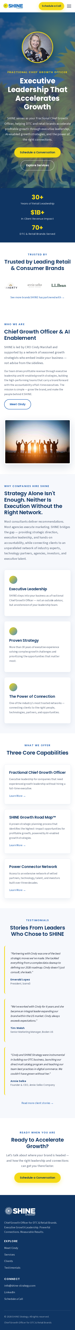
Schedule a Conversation (37, 152)
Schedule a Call (51, 6)
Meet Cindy (17, 404)
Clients (8, 1261)
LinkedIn (9, 1292)
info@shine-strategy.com (19, 1286)
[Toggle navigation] (69, 6)
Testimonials (12, 1268)
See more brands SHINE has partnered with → (37, 297)
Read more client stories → (37, 1103)
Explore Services (37, 165)
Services (9, 1255)
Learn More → (17, 796)
